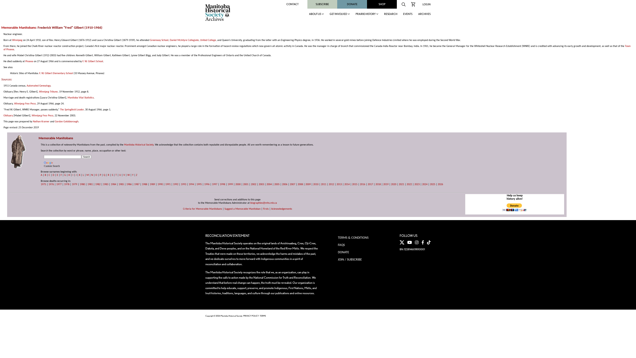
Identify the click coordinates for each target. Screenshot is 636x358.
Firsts (266, 209)
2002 (253, 184)
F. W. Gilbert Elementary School (56, 73)
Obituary (8, 115)
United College (208, 40)
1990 (160, 184)
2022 (409, 184)
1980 (82, 184)
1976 (51, 184)
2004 (269, 184)
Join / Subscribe (350, 259)
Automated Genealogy (39, 86)
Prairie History (366, 14)
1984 (113, 184)
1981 (90, 184)
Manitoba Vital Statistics (81, 97)
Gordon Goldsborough (66, 121)
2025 (432, 184)
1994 (191, 184)
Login (427, 4)
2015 (354, 184)
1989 (152, 184)
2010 (315, 184)
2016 (362, 184)
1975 (43, 184)
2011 (323, 184)
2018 (378, 184)
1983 (105, 184)
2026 (440, 184)
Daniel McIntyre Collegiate (184, 40)
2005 (277, 184)
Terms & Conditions (353, 237)
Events (407, 14)
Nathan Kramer (41, 121)
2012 (331, 184)
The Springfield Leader (72, 109)
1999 (230, 184)
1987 (136, 184)
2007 (292, 184)
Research (390, 14)
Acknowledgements (281, 209)
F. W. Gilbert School (92, 61)
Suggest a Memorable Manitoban (242, 209)
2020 (393, 184)
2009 (308, 184)
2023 (417, 184)
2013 (339, 184)
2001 (245, 184)
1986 (129, 184)
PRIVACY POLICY (251, 316)
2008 (300, 184)
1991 (168, 184)
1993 (183, 184)
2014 (347, 184)
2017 (370, 184)
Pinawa (29, 61)
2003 (261, 184)
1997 (214, 184)
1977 (59, 184)
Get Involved (338, 14)
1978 (66, 184)
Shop (382, 4)
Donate (352, 4)
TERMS (263, 316)
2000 (238, 184)
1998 (222, 184)
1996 (207, 184)
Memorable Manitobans (18, 28)
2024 (424, 184)
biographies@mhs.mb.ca (263, 203)
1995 (199, 184)
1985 (121, 184)
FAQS (341, 245)
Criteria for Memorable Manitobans (202, 209)
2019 (386, 184)
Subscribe (322, 4)
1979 (74, 184)
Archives (424, 14)
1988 (144, 184)
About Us (315, 14)
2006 (284, 184)
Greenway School (159, 40)
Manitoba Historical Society (139, 145)
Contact (292, 4)
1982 (98, 184)
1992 (175, 184)
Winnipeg (17, 40)
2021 (401, 184)
